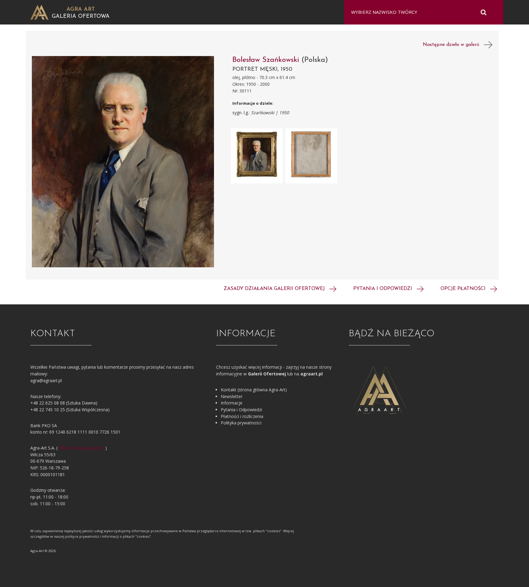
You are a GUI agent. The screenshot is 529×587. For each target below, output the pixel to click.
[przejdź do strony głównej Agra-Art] (39, 12)
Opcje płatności (464, 288)
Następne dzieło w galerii (453, 44)
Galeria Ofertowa (81, 16)
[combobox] (420, 12)
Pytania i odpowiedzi (383, 288)
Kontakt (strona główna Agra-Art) (254, 390)
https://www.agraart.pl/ (81, 448)
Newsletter (231, 396)
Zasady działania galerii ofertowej (275, 288)
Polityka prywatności (241, 423)
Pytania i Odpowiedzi (241, 409)
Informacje (231, 403)
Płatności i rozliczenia (242, 416)
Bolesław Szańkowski (267, 60)
